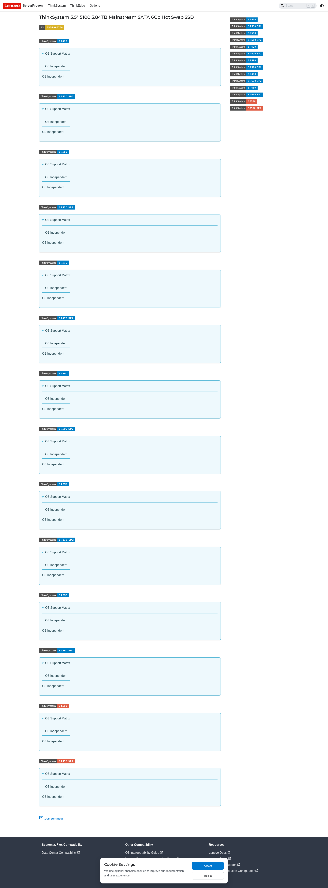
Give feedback (53, 818)
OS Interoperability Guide (142, 852)
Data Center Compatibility (59, 852)
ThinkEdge (77, 5)
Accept (208, 865)
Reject (208, 875)
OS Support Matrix (57, 53)
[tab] (56, 66)
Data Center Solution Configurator (232, 870)
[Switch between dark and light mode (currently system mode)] (322, 6)
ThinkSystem (57, 5)
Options (95, 5)
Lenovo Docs (218, 852)
